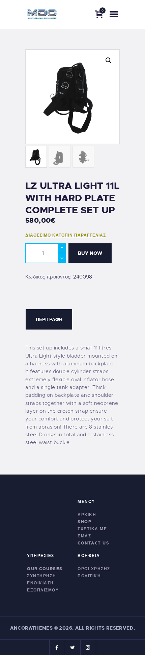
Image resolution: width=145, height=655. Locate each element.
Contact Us (93, 543)
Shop (84, 522)
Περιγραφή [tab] (49, 319)
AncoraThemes (31, 628)
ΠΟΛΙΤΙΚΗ (89, 576)
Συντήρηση (41, 576)
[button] (109, 60)
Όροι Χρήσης (94, 569)
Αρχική (87, 514)
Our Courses (45, 569)
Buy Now (90, 253)
